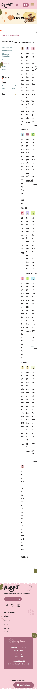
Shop (6, 624)
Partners (7, 628)
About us (7, 620)
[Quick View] (22, 48)
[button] (17, 4)
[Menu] (32, 4)
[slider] (3, 85)
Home (6, 617)
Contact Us (8, 632)
